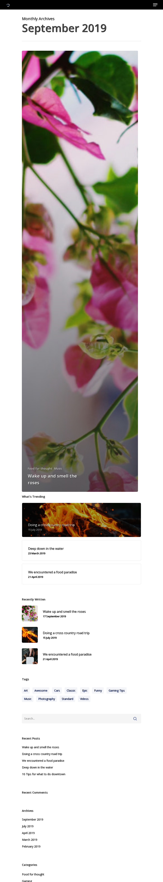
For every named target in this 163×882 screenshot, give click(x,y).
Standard (67, 699)
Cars (57, 690)
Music (58, 468)
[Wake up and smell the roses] (80, 271)
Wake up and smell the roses (40, 747)
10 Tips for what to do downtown (43, 774)
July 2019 (27, 826)
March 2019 (29, 839)
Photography (46, 699)
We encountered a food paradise (43, 760)
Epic (84, 690)
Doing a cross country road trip (42, 754)
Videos (84, 699)
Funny (98, 690)
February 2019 (31, 846)
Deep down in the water (37, 767)
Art (26, 690)
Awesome (40, 690)
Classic (71, 690)
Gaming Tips (117, 690)
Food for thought (40, 468)
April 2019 (28, 833)
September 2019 (32, 819)
